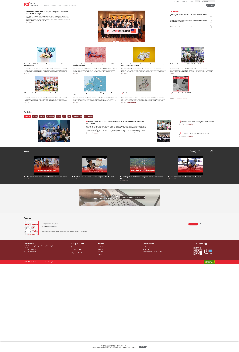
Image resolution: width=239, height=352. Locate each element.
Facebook (100, 247)
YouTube (193, 151)
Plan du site (184, 1)
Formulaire (146, 249)
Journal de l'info (77, 116)
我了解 (142, 346)
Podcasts (191, 1)
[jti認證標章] (209, 251)
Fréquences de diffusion (78, 253)
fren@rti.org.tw (147, 247)
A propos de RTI (77, 244)
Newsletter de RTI (76, 250)
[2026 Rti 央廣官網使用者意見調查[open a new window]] (119, 197)
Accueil (178, 1)
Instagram (100, 249)
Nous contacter (148, 244)
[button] (211, 151)
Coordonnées (29, 244)
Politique (42, 116)
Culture (58, 116)
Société (35, 116)
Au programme (88, 116)
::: (174, 1)
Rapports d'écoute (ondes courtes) (152, 251)
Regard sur (27, 116)
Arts (64, 116)
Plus (69, 116)
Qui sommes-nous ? (77, 247)
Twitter (100, 254)
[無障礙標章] (209, 262)
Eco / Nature (50, 116)
